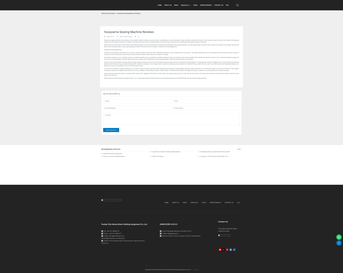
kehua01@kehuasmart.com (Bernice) (113, 238)
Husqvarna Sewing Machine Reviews (129, 13)
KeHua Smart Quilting (108, 13)
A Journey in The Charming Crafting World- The (214, 156)
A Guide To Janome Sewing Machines (114, 156)
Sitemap (195, 269)
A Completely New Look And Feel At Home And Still (215, 151)
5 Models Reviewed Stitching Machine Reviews (113, 153)
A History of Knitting (157, 156)
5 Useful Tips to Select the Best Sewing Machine (165, 151)
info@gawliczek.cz (173, 233)
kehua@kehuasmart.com (116, 236)
